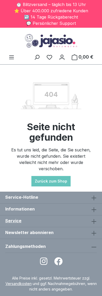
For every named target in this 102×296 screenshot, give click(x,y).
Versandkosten (18, 283)
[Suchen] (37, 57)
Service (13, 220)
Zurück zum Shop (51, 181)
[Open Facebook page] (58, 263)
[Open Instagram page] (43, 263)
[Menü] (11, 57)
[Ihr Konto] (62, 57)
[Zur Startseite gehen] (51, 41)
